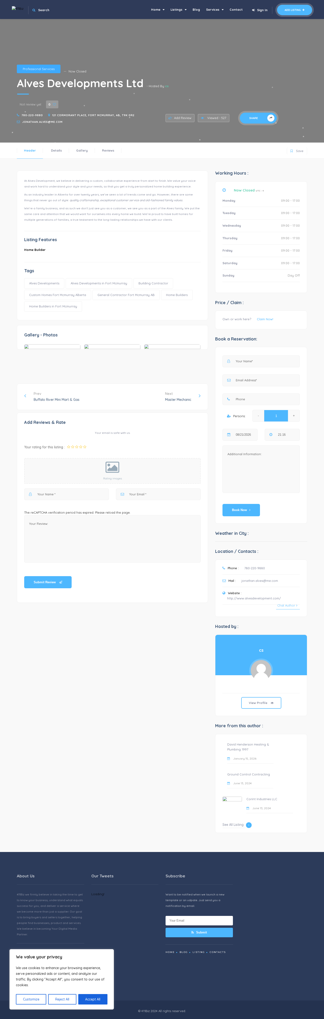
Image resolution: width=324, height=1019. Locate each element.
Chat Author (286, 605)
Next (178, 396)
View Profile (258, 703)
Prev (56, 396)
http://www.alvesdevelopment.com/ (254, 598)
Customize (31, 999)
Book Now (239, 510)
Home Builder (35, 250)
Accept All (92, 999)
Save (297, 150)
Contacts (218, 952)
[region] (61, 979)
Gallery (82, 150)
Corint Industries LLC (261, 799)
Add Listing (293, 10)
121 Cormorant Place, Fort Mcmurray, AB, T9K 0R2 (93, 115)
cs (167, 86)
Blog (196, 9)
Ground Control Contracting (248, 774)
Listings (176, 9)
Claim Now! (265, 319)
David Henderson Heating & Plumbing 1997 (248, 746)
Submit (201, 932)
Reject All (62, 999)
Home (155, 9)
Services (212, 9)
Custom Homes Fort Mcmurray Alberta (57, 295)
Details (56, 150)
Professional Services (39, 69)
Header (30, 150)
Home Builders (177, 295)
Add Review (182, 118)
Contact (236, 9)
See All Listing (233, 825)
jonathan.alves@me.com (42, 122)
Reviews (108, 150)
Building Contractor (153, 283)
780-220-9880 (32, 115)
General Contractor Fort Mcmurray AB (126, 295)
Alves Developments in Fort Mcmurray (99, 283)
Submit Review (45, 582)
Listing (199, 952)
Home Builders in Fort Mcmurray (53, 306)
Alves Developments (44, 283)
